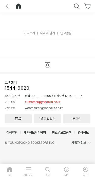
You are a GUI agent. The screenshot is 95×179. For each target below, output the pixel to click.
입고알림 (65, 33)
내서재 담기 (47, 33)
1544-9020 (17, 88)
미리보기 (29, 33)
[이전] (7, 6)
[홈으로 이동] (18, 6)
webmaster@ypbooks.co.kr (44, 108)
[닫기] (76, 6)
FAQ (18, 119)
